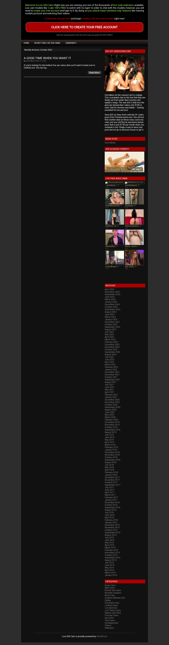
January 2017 (111, 500)
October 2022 (111, 349)
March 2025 (110, 299)
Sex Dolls (109, 618)
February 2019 (111, 447)
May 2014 (109, 567)
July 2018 (109, 465)
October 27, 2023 (39, 61)
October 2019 (111, 427)
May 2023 (109, 334)
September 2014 (112, 557)
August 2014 (110, 560)
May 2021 (109, 389)
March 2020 (110, 417)
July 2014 (109, 562)
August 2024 (110, 312)
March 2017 (110, 495)
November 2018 (112, 455)
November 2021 (112, 374)
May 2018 (109, 467)
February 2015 (111, 550)
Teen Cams (110, 620)
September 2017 (112, 485)
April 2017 (109, 492)
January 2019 (111, 450)
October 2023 (111, 324)
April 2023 (109, 337)
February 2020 (111, 419)
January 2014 (111, 575)
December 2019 (112, 422)
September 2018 (112, 460)
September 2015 (112, 532)
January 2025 (111, 302)
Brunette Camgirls (113, 593)
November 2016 (112, 502)
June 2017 (109, 490)
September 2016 (112, 507)
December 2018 (112, 452)
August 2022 (110, 354)
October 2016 (111, 505)
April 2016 (109, 517)
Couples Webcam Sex (115, 598)
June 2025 (109, 297)
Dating (108, 600)
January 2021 (111, 397)
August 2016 (110, 510)
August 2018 (110, 462)
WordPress (102, 636)
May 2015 (109, 542)
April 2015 (109, 545)
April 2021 (109, 392)
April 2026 (109, 289)
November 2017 (112, 480)
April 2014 (109, 570)
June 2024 (109, 314)
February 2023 (111, 342)
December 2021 (112, 372)
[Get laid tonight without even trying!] (124, 171)
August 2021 (110, 382)
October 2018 (111, 457)
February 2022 (111, 367)
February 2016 (111, 520)
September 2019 (112, 430)
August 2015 (110, 535)
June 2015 (109, 540)
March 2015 (110, 547)
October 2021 (111, 377)
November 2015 (112, 527)
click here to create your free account (84, 27)
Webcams (109, 628)
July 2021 (109, 384)
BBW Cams (110, 588)
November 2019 (112, 424)
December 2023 (112, 322)
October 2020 (111, 404)
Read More (94, 72)
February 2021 (111, 394)
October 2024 (111, 307)
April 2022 (109, 362)
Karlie (28, 61)
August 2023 (110, 329)
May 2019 (109, 440)
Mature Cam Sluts (113, 613)
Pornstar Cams (111, 615)
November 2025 (112, 292)
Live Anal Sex (111, 608)
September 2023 (112, 327)
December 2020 (112, 399)
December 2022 (112, 344)
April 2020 (109, 414)
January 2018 (111, 475)
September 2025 (112, 294)
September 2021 (112, 379)
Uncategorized (111, 623)
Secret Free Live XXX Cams (47, 43)
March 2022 (110, 364)
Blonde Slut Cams (113, 590)
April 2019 (109, 442)
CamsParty (71, 43)
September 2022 (112, 352)
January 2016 (111, 522)
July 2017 (109, 487)
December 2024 (112, 304)
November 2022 (112, 347)
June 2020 (109, 412)
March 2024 (110, 317)
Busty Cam (110, 595)
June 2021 (109, 387)
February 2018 (111, 472)
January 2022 (111, 369)
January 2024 (111, 319)
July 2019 (109, 435)
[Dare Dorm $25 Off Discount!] (124, 90)
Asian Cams (110, 585)
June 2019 (109, 437)
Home (26, 43)
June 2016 (109, 515)
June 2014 (109, 565)
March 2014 (110, 572)
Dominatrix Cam (112, 603)
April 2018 (109, 470)
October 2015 (111, 530)
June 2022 (109, 359)
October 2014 (111, 555)
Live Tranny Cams (113, 610)
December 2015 (112, 525)
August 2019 (110, 432)
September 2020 (112, 407)
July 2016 (109, 512)
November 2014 (112, 552)
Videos (108, 625)
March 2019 (110, 445)
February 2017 (111, 497)
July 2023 (109, 332)
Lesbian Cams (111, 605)
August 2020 (110, 409)
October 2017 (111, 482)
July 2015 (109, 537)
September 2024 (112, 309)
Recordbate (110, 142)
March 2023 (110, 339)
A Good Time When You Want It (47, 58)
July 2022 (109, 357)
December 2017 (112, 477)
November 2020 (112, 402)
